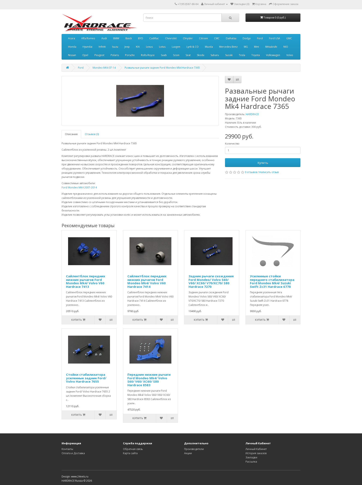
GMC (289, 38)
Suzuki (229, 55)
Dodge (247, 38)
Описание (71, 134)
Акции (188, 453)
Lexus (149, 46)
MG (246, 46)
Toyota (255, 55)
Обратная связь (133, 449)
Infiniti (102, 46)
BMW (116, 38)
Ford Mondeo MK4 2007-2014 (79, 187)
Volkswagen (273, 55)
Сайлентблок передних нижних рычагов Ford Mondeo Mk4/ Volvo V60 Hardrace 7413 (85, 281)
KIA (138, 46)
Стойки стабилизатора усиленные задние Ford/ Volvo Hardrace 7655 (86, 377)
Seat (188, 55)
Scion (176, 55)
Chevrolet (171, 38)
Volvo (289, 55)
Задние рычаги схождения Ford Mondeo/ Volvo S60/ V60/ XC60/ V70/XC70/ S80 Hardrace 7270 (211, 281)
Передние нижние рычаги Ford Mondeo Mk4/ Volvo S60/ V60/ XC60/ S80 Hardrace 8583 (149, 379)
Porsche (130, 55)
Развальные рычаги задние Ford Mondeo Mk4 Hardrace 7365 (162, 67)
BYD (140, 38)
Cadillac (154, 38)
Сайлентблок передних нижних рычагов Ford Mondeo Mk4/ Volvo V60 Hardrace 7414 (147, 281)
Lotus (162, 46)
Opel (85, 55)
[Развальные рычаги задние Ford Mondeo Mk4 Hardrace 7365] (140, 101)
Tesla (242, 55)
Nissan (72, 55)
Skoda (200, 55)
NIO (285, 46)
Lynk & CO (192, 46)
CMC (217, 38)
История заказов (256, 453)
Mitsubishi (271, 46)
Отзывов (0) (92, 134)
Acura (71, 38)
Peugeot (99, 55)
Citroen (203, 38)
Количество (232, 143)
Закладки (251, 457)
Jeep (127, 46)
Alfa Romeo (88, 38)
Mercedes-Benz (228, 46)
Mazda (209, 46)
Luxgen (176, 46)
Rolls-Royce (148, 55)
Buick (128, 38)
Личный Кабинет (256, 449)
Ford (260, 38)
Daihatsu (231, 38)
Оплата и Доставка (73, 453)
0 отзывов (251, 172)
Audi (104, 38)
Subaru (215, 55)
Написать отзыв (269, 172)
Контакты (67, 449)
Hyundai (87, 46)
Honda (72, 46)
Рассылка (251, 461)
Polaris (115, 55)
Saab (164, 55)
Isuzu (115, 46)
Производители (194, 449)
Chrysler (188, 38)
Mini (256, 46)
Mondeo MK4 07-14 (104, 67)
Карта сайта (130, 453)
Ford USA (274, 38)
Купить (262, 162)
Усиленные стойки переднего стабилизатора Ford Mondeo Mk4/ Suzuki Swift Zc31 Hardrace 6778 (272, 281)
